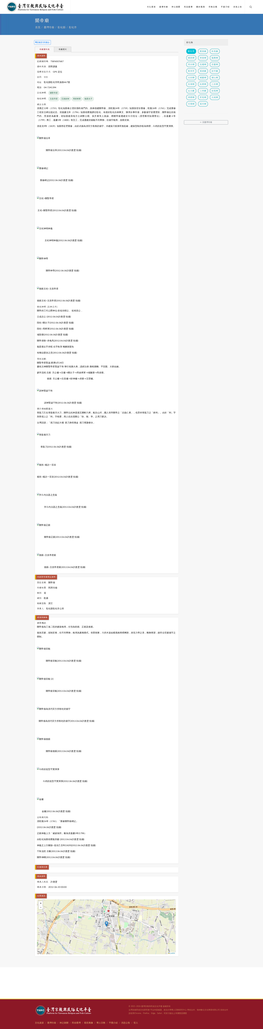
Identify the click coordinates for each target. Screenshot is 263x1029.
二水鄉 (214, 84)
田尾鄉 (214, 91)
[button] (106, 924)
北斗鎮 (191, 91)
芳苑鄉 (203, 97)
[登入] (256, 6)
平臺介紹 (113, 1023)
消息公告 (125, 1023)
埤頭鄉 (191, 97)
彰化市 (73, 27)
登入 (136, 1023)
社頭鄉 (203, 84)
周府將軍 (77, 99)
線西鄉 (191, 58)
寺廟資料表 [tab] (44, 49)
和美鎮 (214, 51)
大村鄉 (191, 77)
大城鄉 (214, 97)
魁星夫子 (88, 99)
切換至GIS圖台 (43, 42)
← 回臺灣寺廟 (206, 122)
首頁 (37, 27)
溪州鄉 (203, 104)
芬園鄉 (214, 64)
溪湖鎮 (203, 71)
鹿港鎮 (203, 51)
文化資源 (39, 1023)
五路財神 (65, 99)
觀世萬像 (88, 1023)
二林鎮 (203, 91)
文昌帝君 (54, 99)
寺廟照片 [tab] (62, 49)
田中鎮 (214, 71)
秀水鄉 (191, 64)
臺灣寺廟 (49, 27)
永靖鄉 (191, 84)
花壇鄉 (203, 64)
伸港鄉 (203, 58)
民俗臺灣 (76, 1023)
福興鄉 (214, 58)
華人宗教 (101, 1023)
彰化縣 (61, 27)
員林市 (191, 71)
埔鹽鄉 (203, 77)
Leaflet (172, 953)
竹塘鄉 (191, 104)
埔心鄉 (214, 77)
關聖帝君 (54, 93)
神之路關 (64, 1023)
